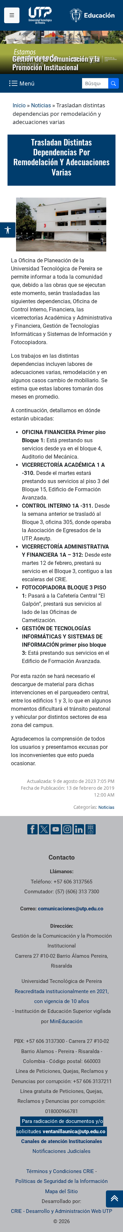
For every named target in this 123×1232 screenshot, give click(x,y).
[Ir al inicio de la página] (114, 1199)
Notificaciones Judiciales (61, 1151)
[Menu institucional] (11, 15)
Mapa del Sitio (61, 1191)
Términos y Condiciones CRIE (60, 1171)
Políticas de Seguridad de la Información (61, 1181)
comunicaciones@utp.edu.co (70, 909)
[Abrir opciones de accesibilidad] (8, 230)
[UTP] (41, 15)
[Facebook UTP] (32, 829)
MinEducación (66, 1021)
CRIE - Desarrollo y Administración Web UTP (61, 1211)
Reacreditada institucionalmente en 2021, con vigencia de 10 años (62, 996)
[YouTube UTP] (56, 829)
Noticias (41, 105)
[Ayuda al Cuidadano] (90, 829)
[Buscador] (113, 83)
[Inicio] (114, 1198)
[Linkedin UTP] (79, 829)
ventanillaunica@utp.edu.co (74, 1131)
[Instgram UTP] (67, 829)
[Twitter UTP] (44, 829)
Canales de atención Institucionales (61, 1141)
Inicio (19, 105)
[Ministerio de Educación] (92, 15)
